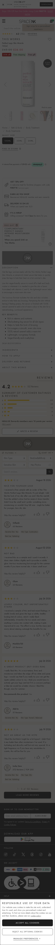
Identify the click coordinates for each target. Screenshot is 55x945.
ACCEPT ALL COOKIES (27, 922)
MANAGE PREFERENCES (25, 938)
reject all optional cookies (28, 932)
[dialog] (27, 922)
